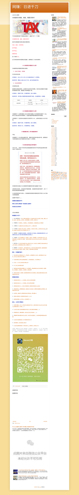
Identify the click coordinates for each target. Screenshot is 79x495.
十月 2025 (53, 140)
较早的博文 (45, 421)
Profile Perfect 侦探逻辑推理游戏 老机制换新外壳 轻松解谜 (62, 39)
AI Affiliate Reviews (55, 120)
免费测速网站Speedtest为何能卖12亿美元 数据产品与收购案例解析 (62, 67)
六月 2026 (53, 130)
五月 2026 (53, 131)
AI (57, 174)
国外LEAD (63, 173)
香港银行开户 (58, 175)
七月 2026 (53, 129)
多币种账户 (57, 177)
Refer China (54, 123)
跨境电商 (53, 174)
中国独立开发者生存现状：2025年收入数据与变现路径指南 (61, 18)
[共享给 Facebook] (26, 386)
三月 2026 (53, 134)
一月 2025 (53, 151)
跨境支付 (57, 173)
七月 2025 (53, 144)
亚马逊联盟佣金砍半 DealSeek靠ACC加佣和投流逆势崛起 (62, 29)
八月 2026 (53, 127)
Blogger (40, 487)
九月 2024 (53, 156)
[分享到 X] (25, 386)
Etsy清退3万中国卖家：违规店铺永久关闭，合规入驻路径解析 (61, 91)
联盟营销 (53, 172)
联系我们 (35, 487)
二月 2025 (53, 150)
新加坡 (54, 176)
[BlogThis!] (23, 386)
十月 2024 (53, 155)
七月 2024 (53, 159)
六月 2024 (53, 160)
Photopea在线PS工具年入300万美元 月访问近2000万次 (23, 426)
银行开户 (58, 178)
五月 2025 (53, 146)
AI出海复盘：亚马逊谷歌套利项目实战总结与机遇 (61, 102)
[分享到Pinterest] (27, 386)
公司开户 (63, 178)
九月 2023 (53, 165)
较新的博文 (14, 421)
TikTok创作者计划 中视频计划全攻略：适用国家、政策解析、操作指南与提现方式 (61, 78)
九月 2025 (53, 141)
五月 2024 (53, 161)
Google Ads (60, 176)
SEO (61, 174)
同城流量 (65, 175)
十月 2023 (53, 164)
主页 (30, 421)
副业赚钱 (53, 178)
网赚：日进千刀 (25, 7)
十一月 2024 (53, 154)
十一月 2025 (53, 139)
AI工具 (63, 177)
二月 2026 (53, 135)
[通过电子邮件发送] (22, 386)
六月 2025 (53, 145)
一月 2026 (53, 136)
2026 (52, 179)
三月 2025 (53, 149)
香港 (60, 172)
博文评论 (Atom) (17, 423)
